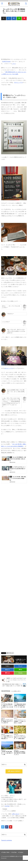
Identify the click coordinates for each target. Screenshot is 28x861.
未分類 (4, 653)
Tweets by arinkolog (6, 840)
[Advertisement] (14, 39)
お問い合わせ (15, 814)
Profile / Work (5, 852)
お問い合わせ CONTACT (14, 771)
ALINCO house (6, 61)
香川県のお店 (10, 653)
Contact (21, 852)
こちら (14, 63)
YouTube (7, 806)
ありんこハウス (18, 82)
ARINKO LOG (13, 856)
